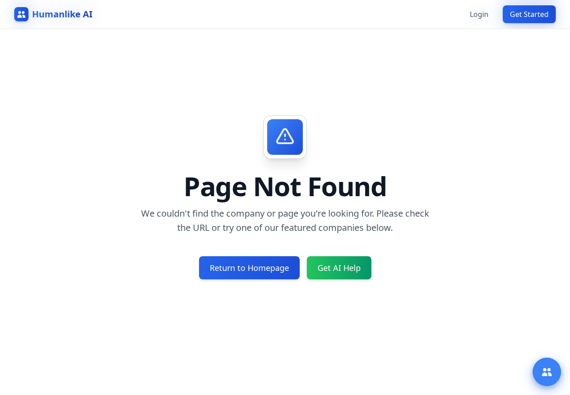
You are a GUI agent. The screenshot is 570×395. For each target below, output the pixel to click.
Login (479, 14)
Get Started (529, 14)
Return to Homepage (249, 267)
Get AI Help (339, 267)
